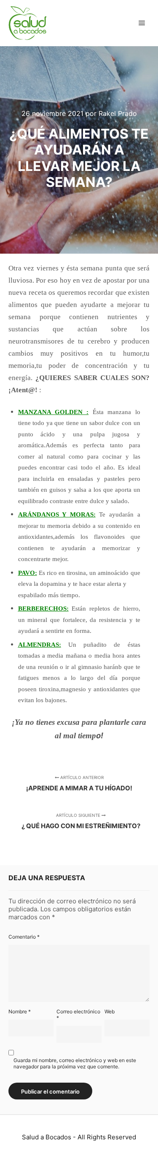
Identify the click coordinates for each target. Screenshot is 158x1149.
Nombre (19, 1011)
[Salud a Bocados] (27, 23)
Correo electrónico (78, 1014)
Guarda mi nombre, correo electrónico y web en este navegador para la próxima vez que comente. (74, 1063)
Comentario (24, 937)
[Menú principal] (142, 23)
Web (109, 1011)
